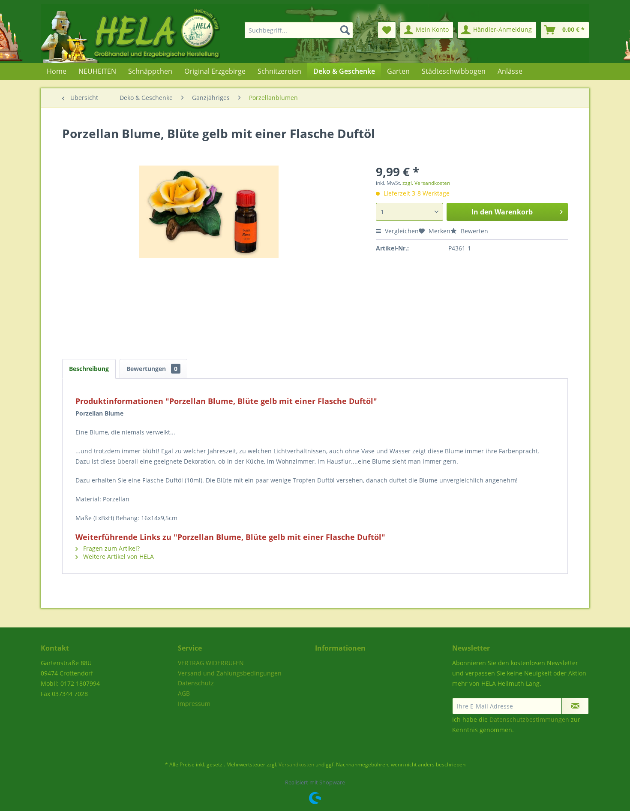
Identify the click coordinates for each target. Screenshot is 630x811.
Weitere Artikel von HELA (117, 556)
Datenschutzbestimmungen (529, 719)
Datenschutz (196, 683)
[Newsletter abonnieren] (575, 706)
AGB (184, 693)
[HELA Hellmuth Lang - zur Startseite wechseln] (148, 33)
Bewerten (473, 231)
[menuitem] (293, 30)
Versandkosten (296, 764)
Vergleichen (401, 231)
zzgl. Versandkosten (426, 183)
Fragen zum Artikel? (110, 548)
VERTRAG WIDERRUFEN (211, 663)
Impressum (194, 703)
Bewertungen (151, 369)
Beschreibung (89, 369)
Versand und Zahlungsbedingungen (230, 673)
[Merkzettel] (387, 30)
